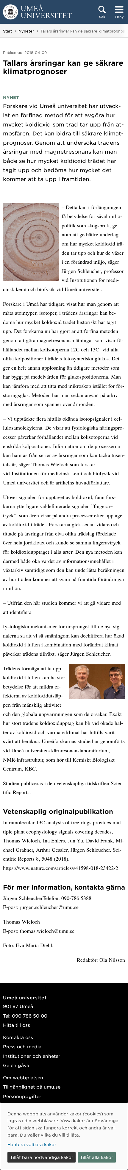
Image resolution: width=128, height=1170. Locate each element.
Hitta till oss (16, 1025)
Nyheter (26, 31)
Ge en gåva (16, 1065)
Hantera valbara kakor (31, 1144)
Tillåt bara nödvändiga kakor (41, 1157)
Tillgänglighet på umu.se (31, 1086)
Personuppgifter (22, 1096)
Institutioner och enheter (31, 1056)
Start (7, 31)
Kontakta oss (18, 1037)
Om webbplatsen (23, 1077)
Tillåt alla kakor (96, 1157)
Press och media (22, 1046)
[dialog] (64, 1136)
